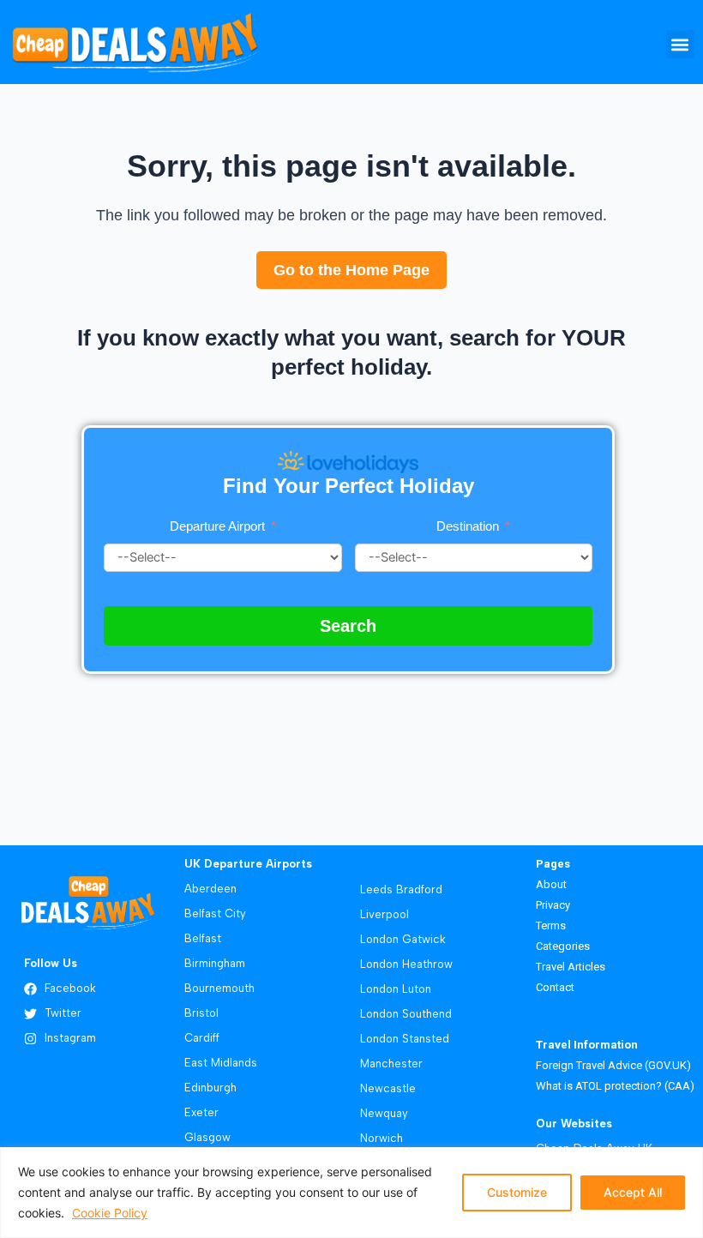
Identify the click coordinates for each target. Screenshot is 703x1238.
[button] (680, 44)
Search (348, 625)
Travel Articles (570, 966)
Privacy (553, 904)
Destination (469, 526)
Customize (517, 1192)
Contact (555, 987)
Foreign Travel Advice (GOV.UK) (613, 1065)
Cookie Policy (109, 1212)
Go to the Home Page (351, 270)
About (551, 884)
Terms (552, 925)
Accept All (633, 1192)
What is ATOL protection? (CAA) (615, 1085)
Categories (563, 946)
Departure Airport (217, 526)
